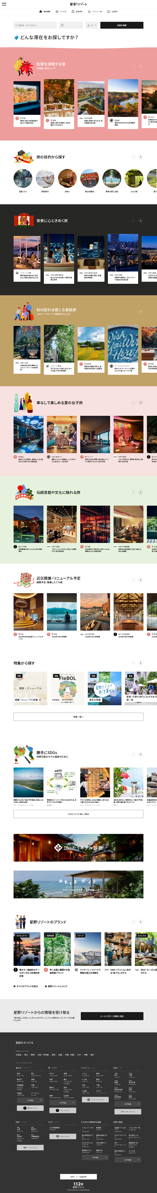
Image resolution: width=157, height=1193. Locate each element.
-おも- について (130, 1112)
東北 (26, 1054)
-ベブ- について (32, 1147)
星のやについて (32, 1108)
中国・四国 (69, 1054)
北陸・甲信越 (43, 1054)
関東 (33, 1054)
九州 (79, 1054)
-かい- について (65, 1110)
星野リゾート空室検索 (78, 1177)
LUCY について (65, 1136)
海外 (92, 1054)
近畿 (60, 1054)
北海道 (18, 1054)
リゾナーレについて (97, 1100)
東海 (53, 1054)
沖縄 (85, 1054)
